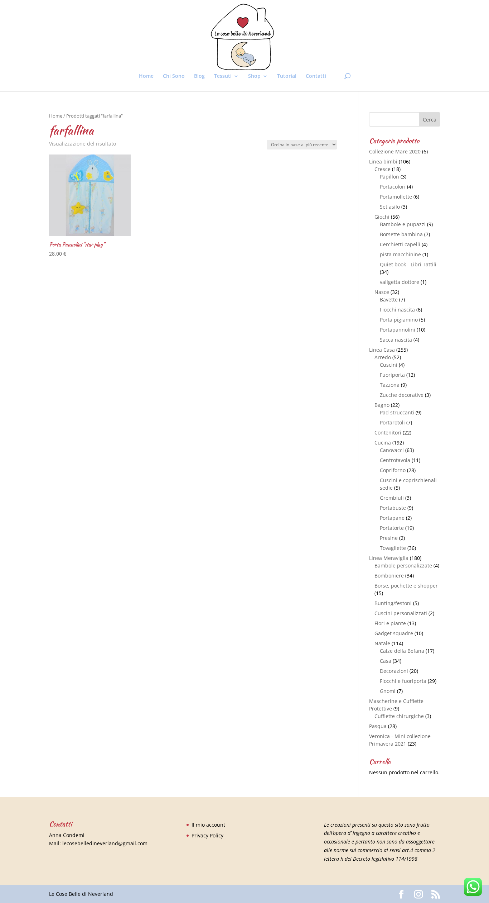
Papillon (389, 176)
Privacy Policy (207, 835)
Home (146, 76)
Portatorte (392, 527)
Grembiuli (392, 497)
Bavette (389, 299)
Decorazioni (394, 670)
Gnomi (388, 691)
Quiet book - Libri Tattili (408, 264)
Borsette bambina (401, 234)
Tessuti (223, 76)
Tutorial (286, 76)
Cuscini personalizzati (400, 613)
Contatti (316, 76)
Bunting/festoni (393, 603)
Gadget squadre (393, 633)
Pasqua (378, 726)
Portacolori (393, 186)
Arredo (382, 357)
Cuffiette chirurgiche (399, 716)
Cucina (382, 442)
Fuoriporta (392, 374)
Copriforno (393, 470)
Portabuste (393, 507)
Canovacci (392, 450)
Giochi (381, 216)
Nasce (381, 292)
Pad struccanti (397, 412)
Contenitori (387, 432)
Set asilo (390, 206)
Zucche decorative (401, 394)
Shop (254, 76)
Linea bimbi (383, 161)
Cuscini (388, 364)
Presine (389, 537)
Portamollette (396, 196)
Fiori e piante (390, 623)
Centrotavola (395, 460)
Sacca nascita (396, 339)
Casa (385, 660)
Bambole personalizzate (403, 565)
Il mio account (208, 824)
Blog (199, 76)
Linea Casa (382, 349)
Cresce (382, 169)
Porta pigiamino (399, 319)
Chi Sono (174, 76)
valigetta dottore (399, 282)
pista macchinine (400, 254)
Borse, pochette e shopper (406, 585)
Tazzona (390, 384)
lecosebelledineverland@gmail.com (104, 843)
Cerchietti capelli (400, 244)
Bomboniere (389, 575)
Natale (382, 643)
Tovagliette (393, 548)
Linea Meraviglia (388, 558)
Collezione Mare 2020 (395, 151)
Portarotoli (392, 422)
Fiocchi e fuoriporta (403, 681)
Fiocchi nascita (397, 309)
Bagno (381, 404)
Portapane (392, 517)
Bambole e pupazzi (403, 224)
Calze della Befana (402, 650)
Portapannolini (397, 329)
